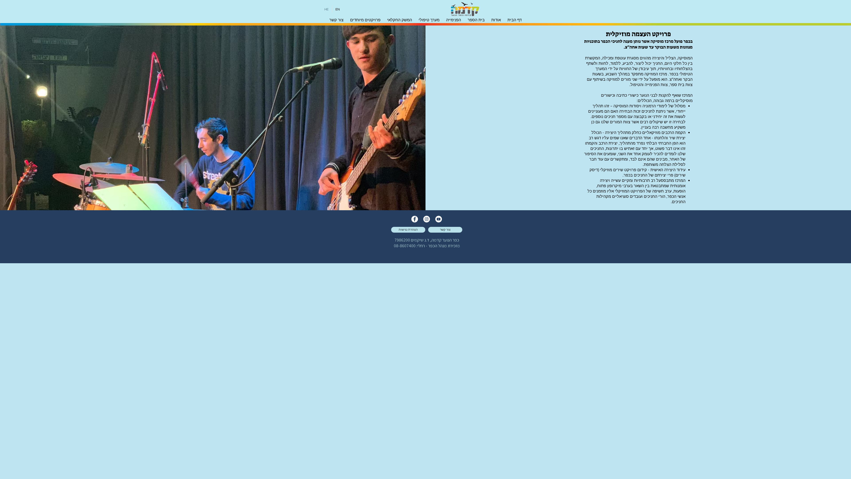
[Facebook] (414, 219)
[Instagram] (426, 219)
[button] (496, 20)
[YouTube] (438, 219)
